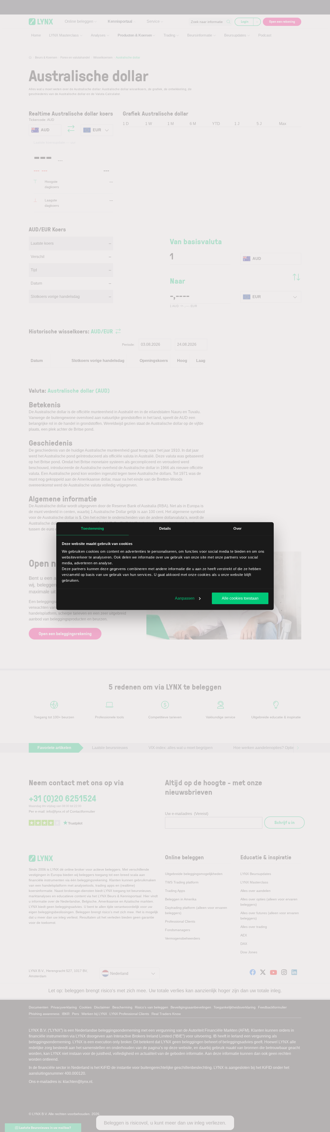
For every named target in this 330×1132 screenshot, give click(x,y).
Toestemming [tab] (92, 528)
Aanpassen (184, 598)
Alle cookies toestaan (240, 598)
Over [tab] (237, 528)
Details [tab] (165, 528)
